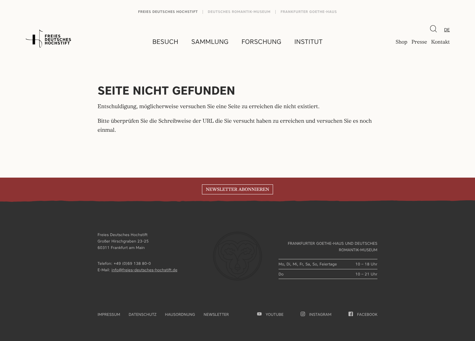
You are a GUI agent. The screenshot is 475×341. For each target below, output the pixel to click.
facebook (367, 314)
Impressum (109, 314)
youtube (274, 314)
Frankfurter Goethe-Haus (308, 12)
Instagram (320, 314)
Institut (308, 42)
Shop (401, 42)
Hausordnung (180, 314)
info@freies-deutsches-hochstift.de (144, 269)
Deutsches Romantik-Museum (239, 12)
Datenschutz (142, 314)
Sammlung (209, 42)
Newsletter (216, 314)
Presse (419, 42)
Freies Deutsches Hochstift (168, 12)
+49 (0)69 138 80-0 (132, 263)
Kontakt (440, 42)
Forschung (261, 42)
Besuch (165, 42)
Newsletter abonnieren (237, 189)
